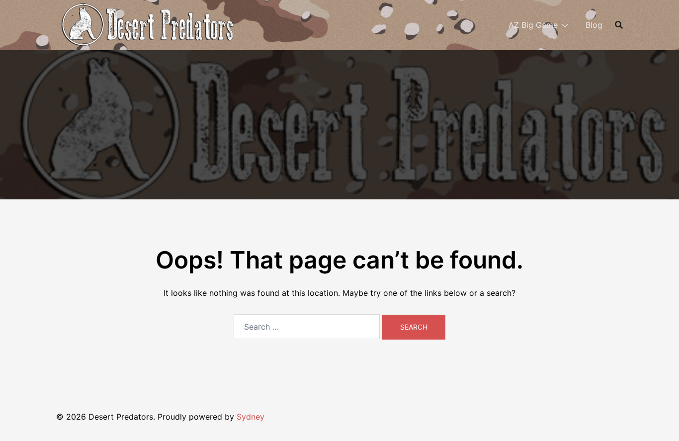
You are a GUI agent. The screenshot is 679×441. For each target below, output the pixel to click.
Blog (594, 25)
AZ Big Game (533, 25)
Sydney (250, 417)
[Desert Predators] (146, 24)
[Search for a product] (619, 25)
